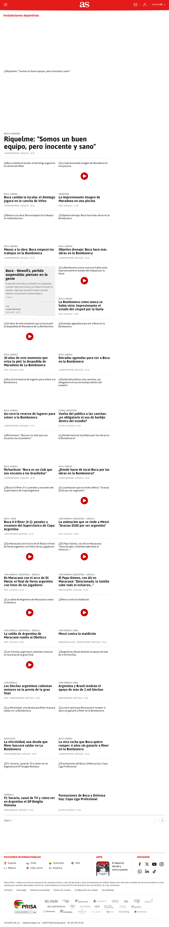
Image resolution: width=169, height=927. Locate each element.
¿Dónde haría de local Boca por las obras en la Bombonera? (84, 471)
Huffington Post (56, 907)
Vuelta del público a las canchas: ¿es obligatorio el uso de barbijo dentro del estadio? (83, 417)
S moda (110, 912)
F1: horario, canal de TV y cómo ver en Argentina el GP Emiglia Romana (29, 801)
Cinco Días (85, 907)
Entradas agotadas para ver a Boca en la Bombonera (84, 359)
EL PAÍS (51, 901)
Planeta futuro (123, 907)
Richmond (48, 911)
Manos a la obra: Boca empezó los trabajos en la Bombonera (29, 251)
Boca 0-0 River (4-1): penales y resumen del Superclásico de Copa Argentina (29, 525)
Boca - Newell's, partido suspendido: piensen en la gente (27, 274)
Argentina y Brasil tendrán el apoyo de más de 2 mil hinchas (81, 688)
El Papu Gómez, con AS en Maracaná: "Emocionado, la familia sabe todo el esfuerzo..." (84, 581)
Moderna (66, 912)
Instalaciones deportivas (21, 15)
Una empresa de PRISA (25, 904)
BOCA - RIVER (10, 519)
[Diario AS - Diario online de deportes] (84, 4)
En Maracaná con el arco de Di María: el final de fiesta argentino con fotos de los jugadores (28, 581)
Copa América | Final (68, 630)
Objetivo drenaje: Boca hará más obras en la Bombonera (83, 251)
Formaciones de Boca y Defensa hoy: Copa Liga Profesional (82, 797)
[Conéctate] (145, 5)
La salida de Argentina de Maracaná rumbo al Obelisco (25, 635)
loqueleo (124, 912)
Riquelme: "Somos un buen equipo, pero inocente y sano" (50, 143)
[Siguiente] (162, 820)
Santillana (81, 901)
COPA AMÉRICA (10, 683)
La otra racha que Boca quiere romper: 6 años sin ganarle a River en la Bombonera (84, 745)
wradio (72, 907)
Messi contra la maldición (77, 634)
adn (137, 901)
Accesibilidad (108, 890)
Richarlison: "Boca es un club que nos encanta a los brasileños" (28, 471)
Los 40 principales (66, 901)
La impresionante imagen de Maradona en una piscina (79, 199)
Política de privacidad (40, 890)
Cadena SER (115, 901)
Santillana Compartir (99, 901)
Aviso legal (21, 890)
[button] (25, 912)
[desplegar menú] (5, 4)
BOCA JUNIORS (12, 133)
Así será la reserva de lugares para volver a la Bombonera (29, 415)
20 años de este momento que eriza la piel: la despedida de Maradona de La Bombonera (26, 361)
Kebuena (136, 907)
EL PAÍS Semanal (109, 907)
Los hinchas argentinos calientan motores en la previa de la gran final (28, 689)
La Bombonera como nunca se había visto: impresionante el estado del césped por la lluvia (81, 305)
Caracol (148, 901)
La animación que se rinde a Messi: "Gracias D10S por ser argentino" (84, 523)
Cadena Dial (97, 907)
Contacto (8, 890)
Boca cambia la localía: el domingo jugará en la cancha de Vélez (29, 199)
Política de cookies (62, 890)
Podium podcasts (82, 912)
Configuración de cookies (86, 890)
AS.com (126, 901)
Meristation (141, 912)
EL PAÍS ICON (96, 912)
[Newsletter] (135, 5)
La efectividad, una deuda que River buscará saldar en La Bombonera (26, 745)
